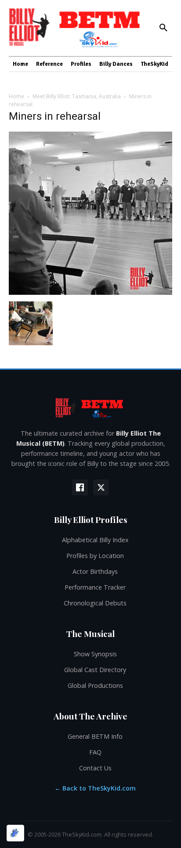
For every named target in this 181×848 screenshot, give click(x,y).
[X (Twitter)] (101, 487)
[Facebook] (80, 487)
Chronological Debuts (95, 603)
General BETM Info (95, 736)
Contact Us (95, 768)
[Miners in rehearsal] (90, 292)
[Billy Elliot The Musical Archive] (90, 407)
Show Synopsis (95, 654)
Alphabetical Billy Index (95, 540)
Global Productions (95, 685)
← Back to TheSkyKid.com (95, 788)
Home (16, 96)
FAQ (95, 752)
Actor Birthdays (95, 571)
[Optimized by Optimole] (15, 833)
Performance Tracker (95, 587)
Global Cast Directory (95, 670)
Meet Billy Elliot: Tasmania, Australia (77, 96)
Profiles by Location (95, 555)
